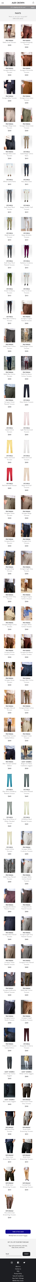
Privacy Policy (18, 1273)
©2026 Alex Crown (18, 1280)
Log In (32, 7)
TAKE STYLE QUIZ (18, 1232)
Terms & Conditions (18, 1276)
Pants (18, 13)
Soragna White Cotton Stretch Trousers (26, 879)
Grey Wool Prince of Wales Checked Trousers (9, 821)
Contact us (18, 1269)
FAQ (18, 1271)
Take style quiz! (18, 18)
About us (18, 1266)
